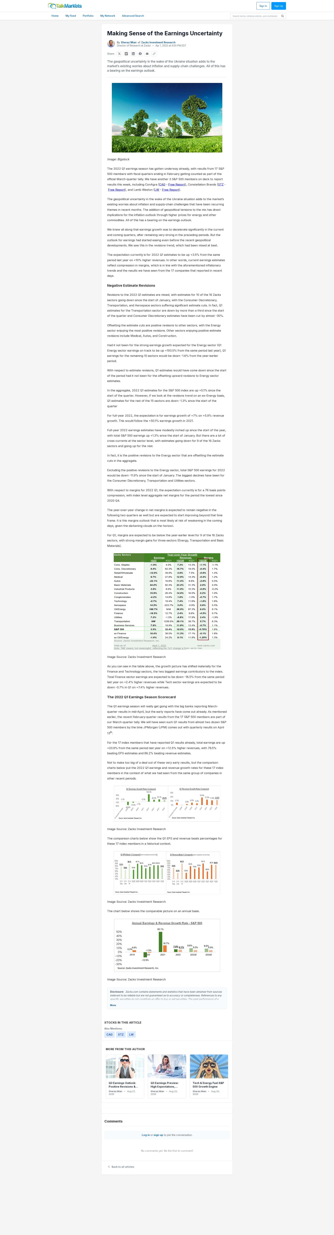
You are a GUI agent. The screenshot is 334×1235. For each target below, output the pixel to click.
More (113, 1005)
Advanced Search (133, 15)
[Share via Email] (147, 54)
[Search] (282, 16)
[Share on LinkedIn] (133, 54)
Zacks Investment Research (158, 42)
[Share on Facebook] (140, 54)
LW (156, 189)
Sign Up (278, 6)
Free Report (176, 184)
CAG (162, 184)
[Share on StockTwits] (126, 54)
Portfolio (88, 15)
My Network (107, 15)
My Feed (71, 15)
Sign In (263, 6)
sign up (158, 1135)
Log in (146, 1135)
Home (55, 15)
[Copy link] (154, 54)
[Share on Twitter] (119, 54)
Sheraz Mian (129, 42)
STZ (221, 184)
